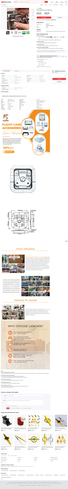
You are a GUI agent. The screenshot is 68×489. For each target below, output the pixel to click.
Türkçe (52, 483)
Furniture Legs (19, 457)
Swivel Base (19, 459)
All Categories (4, 4)
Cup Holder (35, 459)
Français (22, 483)
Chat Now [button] (60, 17)
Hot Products (11, 482)
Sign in (66, 2)
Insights (57, 482)
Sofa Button (35, 457)
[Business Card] (65, 74)
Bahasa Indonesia (59, 483)
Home (1, 6)
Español (15, 483)
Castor (35, 460)
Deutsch (32, 483)
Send (8, 408)
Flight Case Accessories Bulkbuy (6, 477)
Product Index (50, 482)
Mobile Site (54, 482)
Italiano (29, 483)
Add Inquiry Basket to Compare (18, 36)
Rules (66, 4)
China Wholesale (30, 482)
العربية (39, 483)
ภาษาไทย (49, 483)
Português (18, 483)
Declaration (43, 485)
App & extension (55, 4)
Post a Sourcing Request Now (26, 408)
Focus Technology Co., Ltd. (28, 485)
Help (50, 4)
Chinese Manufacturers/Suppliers (23, 482)
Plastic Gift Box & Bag (5, 470)
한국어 (41, 483)
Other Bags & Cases (12, 6)
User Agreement (39, 485)
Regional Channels (45, 482)
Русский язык (25, 483)
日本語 (44, 483)
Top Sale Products (3, 457)
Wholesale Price (35, 482)
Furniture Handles (3, 460)
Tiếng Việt (55, 483)
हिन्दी (46, 483)
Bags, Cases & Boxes (6, 6)
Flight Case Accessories (54, 457)
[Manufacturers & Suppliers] (6, 2)
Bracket (52, 460)
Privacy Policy (47, 485)
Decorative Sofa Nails (4, 459)
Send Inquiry (44, 17)
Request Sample (53, 19)
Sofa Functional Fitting (54, 459)
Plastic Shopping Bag (22, 470)
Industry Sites (40, 482)
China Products (16, 482)
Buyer (46, 4)
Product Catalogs (14, 455)
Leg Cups (18, 460)
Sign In (38, 66)
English (12, 483)
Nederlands (35, 483)
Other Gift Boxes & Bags (13, 470)
